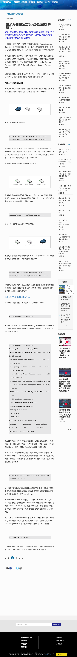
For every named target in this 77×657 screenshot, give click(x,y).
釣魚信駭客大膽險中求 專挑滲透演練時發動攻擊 (65, 307)
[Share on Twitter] (17, 568)
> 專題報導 (10, 18)
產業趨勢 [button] (24, 2)
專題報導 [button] (17, 2)
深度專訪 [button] (40, 2)
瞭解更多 (48, 654)
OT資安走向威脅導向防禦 (66, 298)
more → (70, 20)
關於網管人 (24, 640)
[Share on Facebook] (10, 568)
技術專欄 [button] (32, 2)
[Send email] (20, 568)
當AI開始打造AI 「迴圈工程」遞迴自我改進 (65, 318)
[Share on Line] (14, 568)
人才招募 (58, 644)
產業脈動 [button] (55, 2)
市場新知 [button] (48, 2)
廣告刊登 (23, 647)
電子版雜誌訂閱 (26, 637)
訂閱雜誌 (58, 637)
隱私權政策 (59, 640)
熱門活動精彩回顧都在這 (15, 14)
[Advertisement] (30, 591)
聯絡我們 (23, 644)
